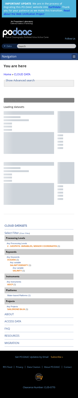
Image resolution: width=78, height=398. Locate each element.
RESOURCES (12, 335)
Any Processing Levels (17, 243)
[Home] (26, 33)
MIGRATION (12, 343)
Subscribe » (57, 357)
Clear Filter (24, 233)
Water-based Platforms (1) (19, 295)
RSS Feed (7, 367)
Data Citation (33, 367)
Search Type (9, 42)
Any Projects (12, 306)
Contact (68, 367)
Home (7, 74)
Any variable (15, 262)
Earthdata (55, 7)
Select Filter (12, 233)
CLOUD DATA (22, 74)
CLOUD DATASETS (16, 225)
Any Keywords (13, 257)
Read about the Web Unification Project (37, 12)
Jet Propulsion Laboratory (22, 21)
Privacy (19, 367)
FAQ (7, 328)
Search (21, 42)
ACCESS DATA (13, 321)
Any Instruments (14, 282)
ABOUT (9, 314)
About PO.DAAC (52, 367)
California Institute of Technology (22, 23)
